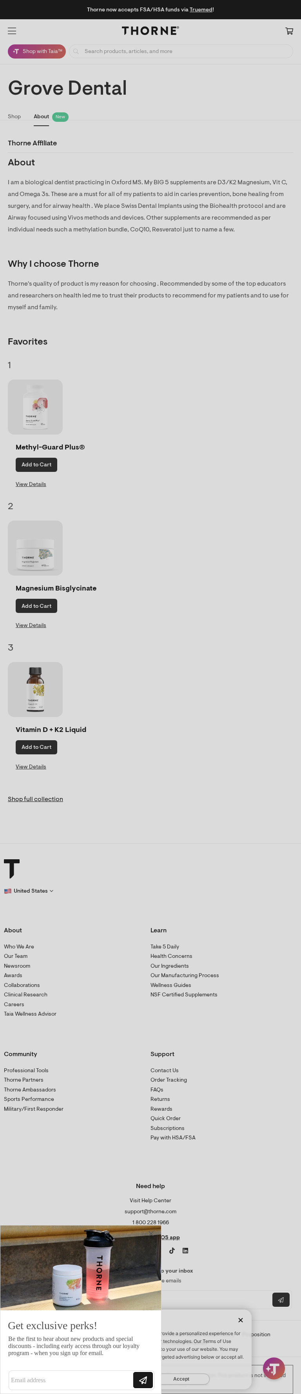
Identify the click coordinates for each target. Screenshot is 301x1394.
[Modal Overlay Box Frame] (80, 1309)
